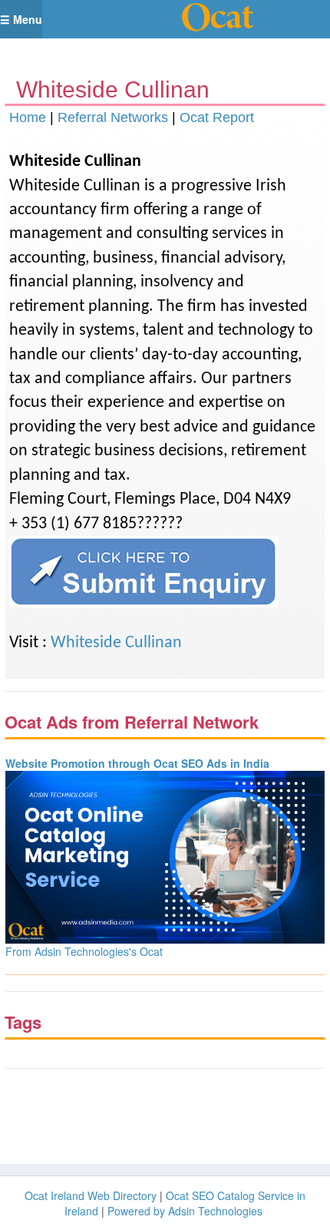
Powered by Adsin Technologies (184, 1210)
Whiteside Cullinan (116, 643)
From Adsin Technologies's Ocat (84, 951)
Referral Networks (113, 117)
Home (27, 117)
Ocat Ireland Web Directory (91, 1195)
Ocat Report (217, 117)
